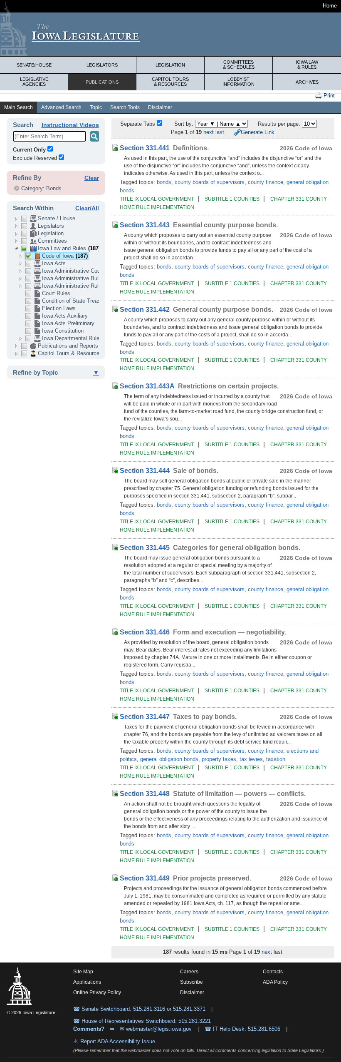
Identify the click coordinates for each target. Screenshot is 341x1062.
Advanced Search (61, 107)
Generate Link (257, 132)
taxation (275, 759)
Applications (87, 982)
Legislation (170, 64)
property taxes (219, 759)
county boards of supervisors (210, 182)
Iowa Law (307, 65)
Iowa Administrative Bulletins (76, 278)
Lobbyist (238, 82)
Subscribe (191, 982)
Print (328, 95)
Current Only (29, 150)
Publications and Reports (68, 346)
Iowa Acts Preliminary (68, 323)
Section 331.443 (145, 225)
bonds (164, 182)
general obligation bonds (169, 759)
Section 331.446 (145, 632)
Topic (96, 107)
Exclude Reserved (35, 158)
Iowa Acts (54, 263)
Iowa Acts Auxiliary (65, 316)
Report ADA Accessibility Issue (117, 1041)
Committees (239, 65)
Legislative (34, 82)
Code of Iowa (65, 256)
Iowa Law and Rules (69, 248)
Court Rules (56, 293)
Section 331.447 (145, 716)
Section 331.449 (145, 878)
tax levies (251, 759)
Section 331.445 (145, 547)
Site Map (83, 972)
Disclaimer (160, 107)
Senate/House (34, 64)
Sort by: (183, 124)
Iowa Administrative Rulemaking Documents (95, 286)
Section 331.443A (147, 386)
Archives (307, 82)
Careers (189, 972)
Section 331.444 (145, 470)
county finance (265, 182)
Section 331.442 (145, 309)
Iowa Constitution (63, 331)
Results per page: (280, 124)
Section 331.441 (145, 148)
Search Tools (125, 107)
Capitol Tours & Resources (70, 353)
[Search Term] (94, 136)
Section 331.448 (145, 793)
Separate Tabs (137, 124)
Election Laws (59, 308)
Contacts (273, 972)
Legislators (102, 64)
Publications (102, 82)
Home (330, 5)
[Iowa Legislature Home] (170, 34)
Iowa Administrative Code (72, 271)
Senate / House (56, 218)
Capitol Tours (170, 82)
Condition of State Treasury (75, 301)
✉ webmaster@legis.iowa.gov (156, 1029)
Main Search (18, 107)
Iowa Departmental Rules (72, 338)
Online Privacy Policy (97, 992)
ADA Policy (275, 982)
